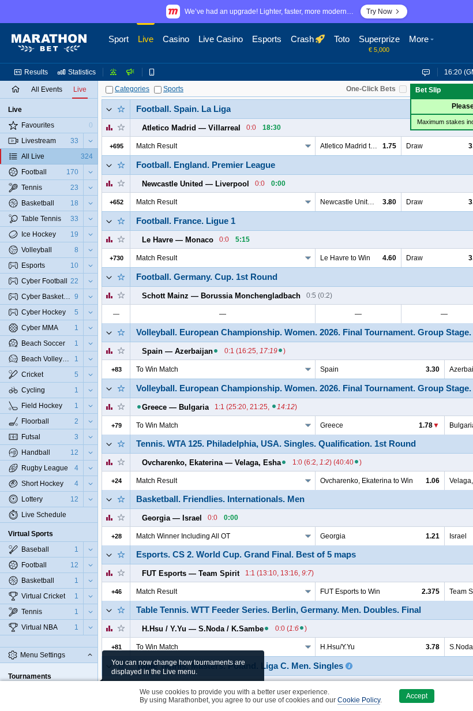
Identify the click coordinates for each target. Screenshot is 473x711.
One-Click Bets (371, 89)
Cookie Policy (358, 700)
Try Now (379, 12)
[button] (422, 43)
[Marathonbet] (49, 43)
